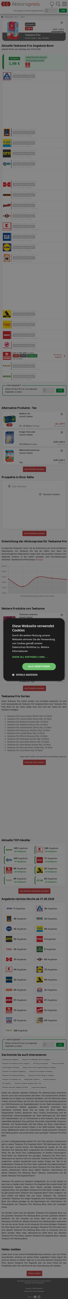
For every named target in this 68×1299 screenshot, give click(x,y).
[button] (34, 656)
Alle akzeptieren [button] (39, 666)
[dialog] (34, 649)
